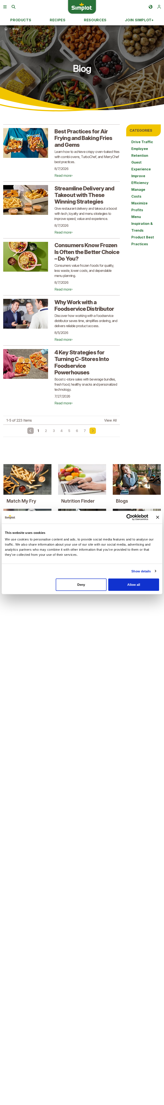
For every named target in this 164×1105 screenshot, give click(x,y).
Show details (141, 571)
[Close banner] (157, 517)
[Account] (159, 7)
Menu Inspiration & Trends (142, 223)
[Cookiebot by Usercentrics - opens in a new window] (129, 517)
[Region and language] (150, 7)
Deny (81, 584)
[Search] (13, 7)
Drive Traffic (142, 142)
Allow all (133, 584)
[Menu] (5, 7)
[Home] (6, 29)
